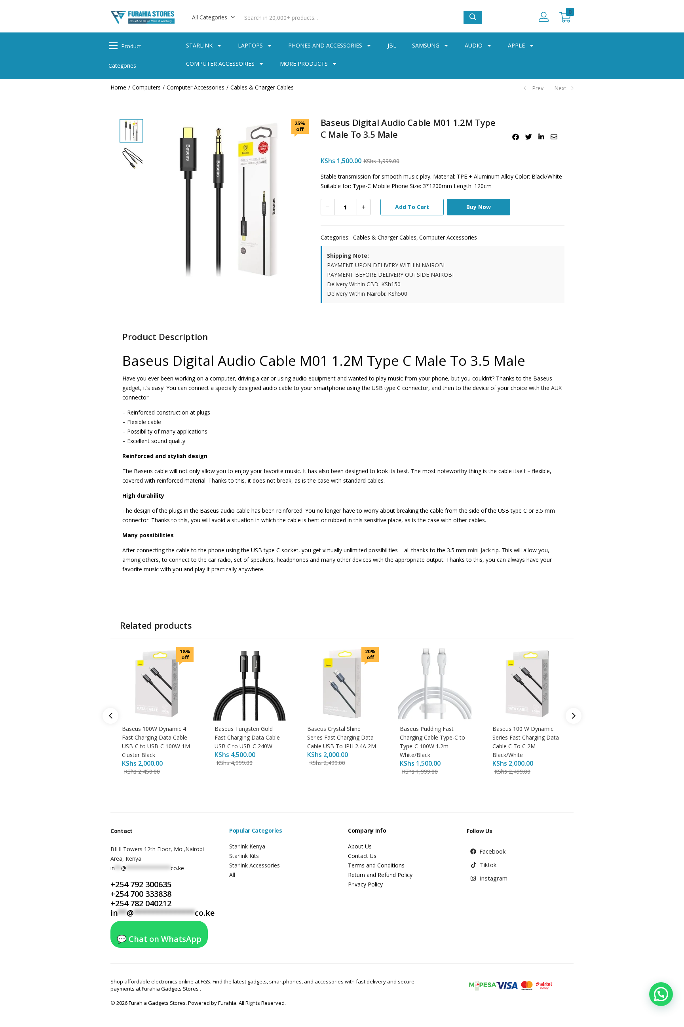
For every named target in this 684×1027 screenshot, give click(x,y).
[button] (213, 17)
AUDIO (474, 45)
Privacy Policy (365, 884)
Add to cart (412, 207)
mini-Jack (478, 550)
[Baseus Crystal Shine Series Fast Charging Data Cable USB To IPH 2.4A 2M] (342, 683)
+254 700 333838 (140, 893)
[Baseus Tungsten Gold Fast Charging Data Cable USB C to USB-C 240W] (249, 683)
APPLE (516, 45)
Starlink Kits (244, 856)
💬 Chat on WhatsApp (159, 939)
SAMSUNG (425, 45)
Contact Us (362, 856)
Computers (146, 87)
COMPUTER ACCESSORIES (220, 63)
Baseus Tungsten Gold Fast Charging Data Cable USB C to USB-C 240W (247, 737)
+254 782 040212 (140, 903)
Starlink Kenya (247, 846)
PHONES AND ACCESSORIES (325, 45)
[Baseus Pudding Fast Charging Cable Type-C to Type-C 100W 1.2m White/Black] (434, 683)
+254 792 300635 (140, 884)
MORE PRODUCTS (304, 63)
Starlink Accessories (254, 865)
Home (118, 87)
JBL (392, 45)
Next (560, 88)
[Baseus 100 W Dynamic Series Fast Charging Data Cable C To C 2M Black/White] (527, 683)
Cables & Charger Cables (262, 87)
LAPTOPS (250, 45)
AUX (556, 388)
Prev (537, 88)
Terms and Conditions (376, 865)
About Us (360, 846)
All (232, 875)
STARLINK (199, 45)
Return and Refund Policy (380, 875)
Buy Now (478, 207)
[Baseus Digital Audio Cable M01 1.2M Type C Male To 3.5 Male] (515, 137)
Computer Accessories (195, 87)
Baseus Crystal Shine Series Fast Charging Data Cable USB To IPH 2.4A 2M (341, 737)
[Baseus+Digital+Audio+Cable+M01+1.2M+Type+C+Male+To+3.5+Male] (528, 137)
